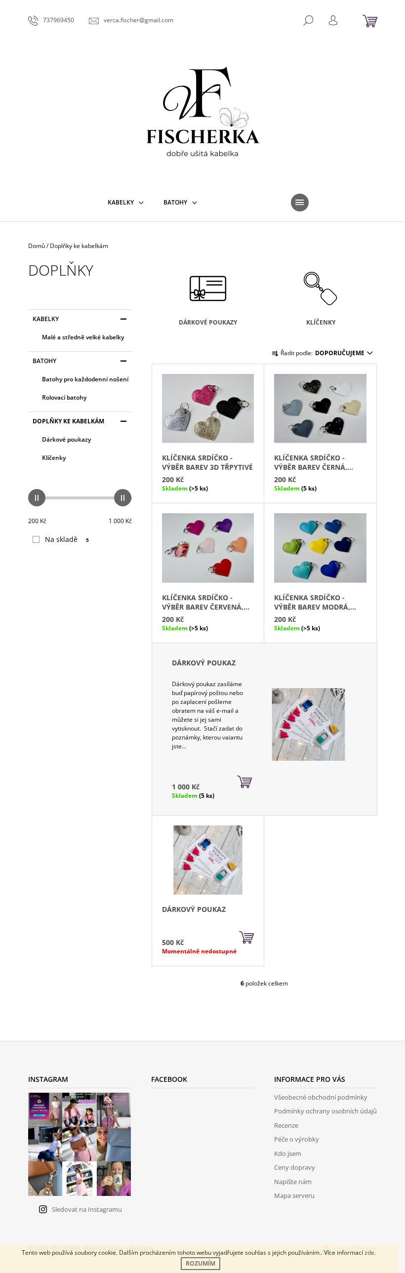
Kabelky (46, 319)
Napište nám (293, 1181)
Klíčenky (54, 457)
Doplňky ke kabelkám (68, 421)
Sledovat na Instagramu (87, 1209)
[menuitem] (126, 202)
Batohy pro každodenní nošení (85, 379)
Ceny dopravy (294, 1167)
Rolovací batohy (64, 397)
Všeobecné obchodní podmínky (320, 1097)
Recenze (286, 1125)
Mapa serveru (294, 1195)
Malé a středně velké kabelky (83, 337)
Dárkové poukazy (66, 439)
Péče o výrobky (296, 1139)
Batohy (44, 361)
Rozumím (200, 1263)
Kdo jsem (287, 1153)
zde (369, 1252)
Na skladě (67, 539)
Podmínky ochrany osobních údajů (325, 1111)
